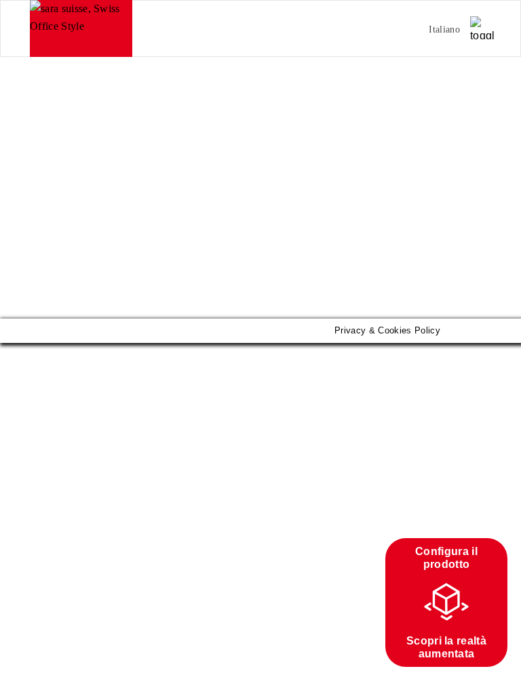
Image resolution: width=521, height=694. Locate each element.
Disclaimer (112, 232)
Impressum (55, 232)
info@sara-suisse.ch (70, 210)
